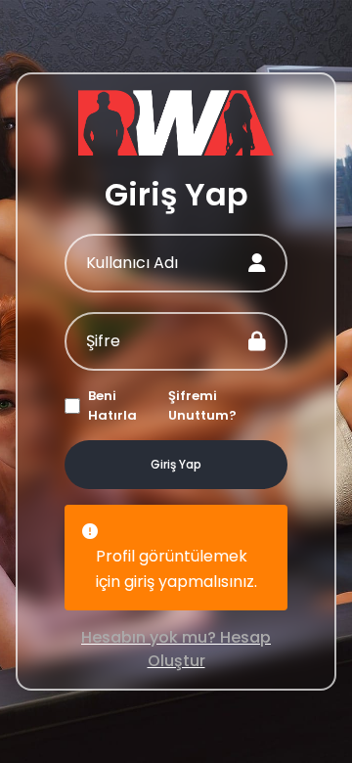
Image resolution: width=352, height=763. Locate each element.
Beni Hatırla (112, 405)
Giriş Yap (176, 464)
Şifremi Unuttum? (202, 405)
